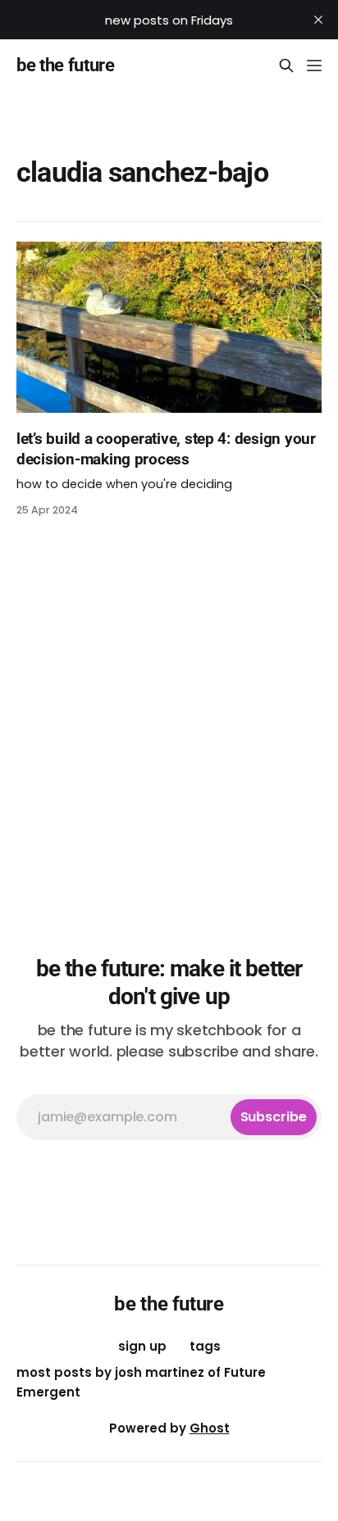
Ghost (210, 1428)
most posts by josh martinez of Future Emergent (141, 1382)
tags (205, 1346)
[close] (318, 20)
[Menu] (314, 65)
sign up (142, 1346)
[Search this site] (286, 65)
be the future (65, 66)
